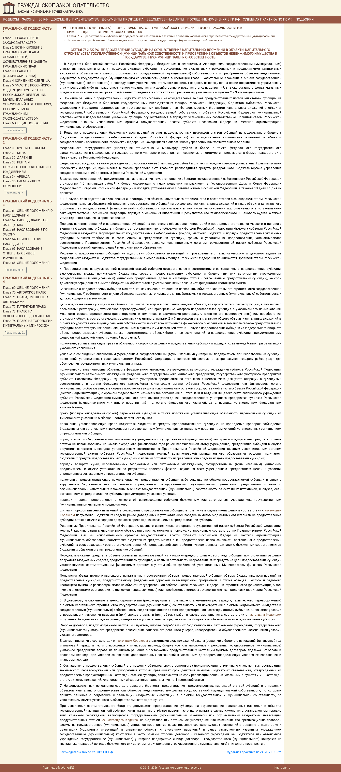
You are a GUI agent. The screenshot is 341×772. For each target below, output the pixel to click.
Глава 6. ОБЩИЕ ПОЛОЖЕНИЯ (25, 123)
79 (103, 720)
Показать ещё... (15, 130)
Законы (28, 19)
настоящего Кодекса (122, 720)
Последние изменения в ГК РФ (213, 19)
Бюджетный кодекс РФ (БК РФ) (90, 27)
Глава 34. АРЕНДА (16, 176)
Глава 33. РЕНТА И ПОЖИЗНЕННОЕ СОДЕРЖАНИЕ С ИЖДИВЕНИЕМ (27, 167)
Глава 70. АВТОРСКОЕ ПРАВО (24, 292)
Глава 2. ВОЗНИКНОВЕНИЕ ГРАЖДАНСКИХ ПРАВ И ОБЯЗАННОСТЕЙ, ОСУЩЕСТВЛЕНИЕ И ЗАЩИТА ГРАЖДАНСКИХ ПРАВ (25, 57)
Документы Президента (122, 19)
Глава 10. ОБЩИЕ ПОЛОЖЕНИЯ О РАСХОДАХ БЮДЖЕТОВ (104, 32)
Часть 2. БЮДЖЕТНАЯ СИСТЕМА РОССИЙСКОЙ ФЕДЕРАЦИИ (155, 27)
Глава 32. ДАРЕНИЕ (17, 157)
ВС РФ (43, 19)
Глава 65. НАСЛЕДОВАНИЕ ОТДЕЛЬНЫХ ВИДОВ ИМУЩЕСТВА (22, 253)
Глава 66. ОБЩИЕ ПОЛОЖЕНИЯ (26, 263)
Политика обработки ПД (58, 767)
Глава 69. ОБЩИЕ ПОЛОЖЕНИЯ (26, 288)
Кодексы (11, 19)
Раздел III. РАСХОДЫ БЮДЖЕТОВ (220, 27)
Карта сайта (282, 767)
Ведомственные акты (165, 19)
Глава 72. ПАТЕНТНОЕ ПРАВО (24, 307)
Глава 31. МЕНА (14, 153)
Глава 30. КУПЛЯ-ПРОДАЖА (24, 148)
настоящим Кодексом (264, 614)
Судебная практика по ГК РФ (267, 19)
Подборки (305, 19)
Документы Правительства (75, 19)
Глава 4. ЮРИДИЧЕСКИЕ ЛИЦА (26, 81)
